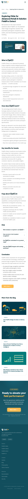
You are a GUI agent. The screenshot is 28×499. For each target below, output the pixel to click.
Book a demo (13, 409)
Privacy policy (5, 465)
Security (3, 479)
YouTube (10, 439)
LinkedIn (4, 439)
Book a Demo (7, 286)
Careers (3, 460)
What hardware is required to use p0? (13, 229)
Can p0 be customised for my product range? (13, 241)
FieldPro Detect (5, 448)
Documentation (5, 474)
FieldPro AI (4, 453)
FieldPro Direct (5, 451)
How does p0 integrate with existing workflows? (13, 247)
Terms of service (5, 467)
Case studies (4, 476)
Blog (7, 9)
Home (3, 9)
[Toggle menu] (25, 2)
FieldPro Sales (5, 446)
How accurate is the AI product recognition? (10, 235)
